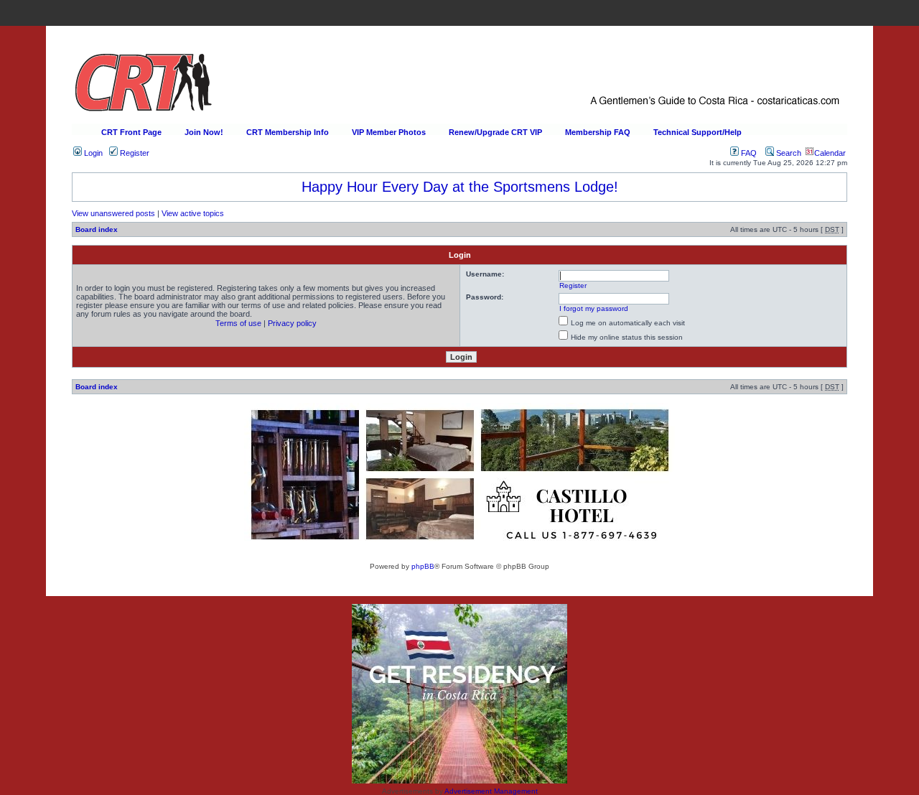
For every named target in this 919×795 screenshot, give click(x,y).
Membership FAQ (597, 132)
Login (92, 153)
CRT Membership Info (287, 132)
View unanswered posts (113, 213)
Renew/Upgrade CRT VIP (495, 132)
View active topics (193, 213)
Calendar (830, 153)
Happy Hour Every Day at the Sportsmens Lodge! (460, 187)
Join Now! (204, 132)
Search (787, 153)
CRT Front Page (131, 132)
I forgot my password (593, 308)
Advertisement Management (491, 791)
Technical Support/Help (697, 132)
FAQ (748, 153)
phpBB (422, 566)
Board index (96, 229)
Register (133, 153)
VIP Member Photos (389, 132)
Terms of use (238, 323)
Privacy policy (292, 323)
